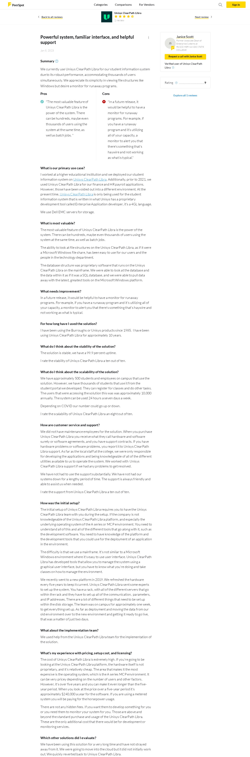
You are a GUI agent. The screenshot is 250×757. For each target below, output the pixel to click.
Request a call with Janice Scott (185, 56)
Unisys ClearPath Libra (90, 179)
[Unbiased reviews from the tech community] (16, 4)
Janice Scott (185, 37)
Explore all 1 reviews (185, 95)
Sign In (236, 4)
